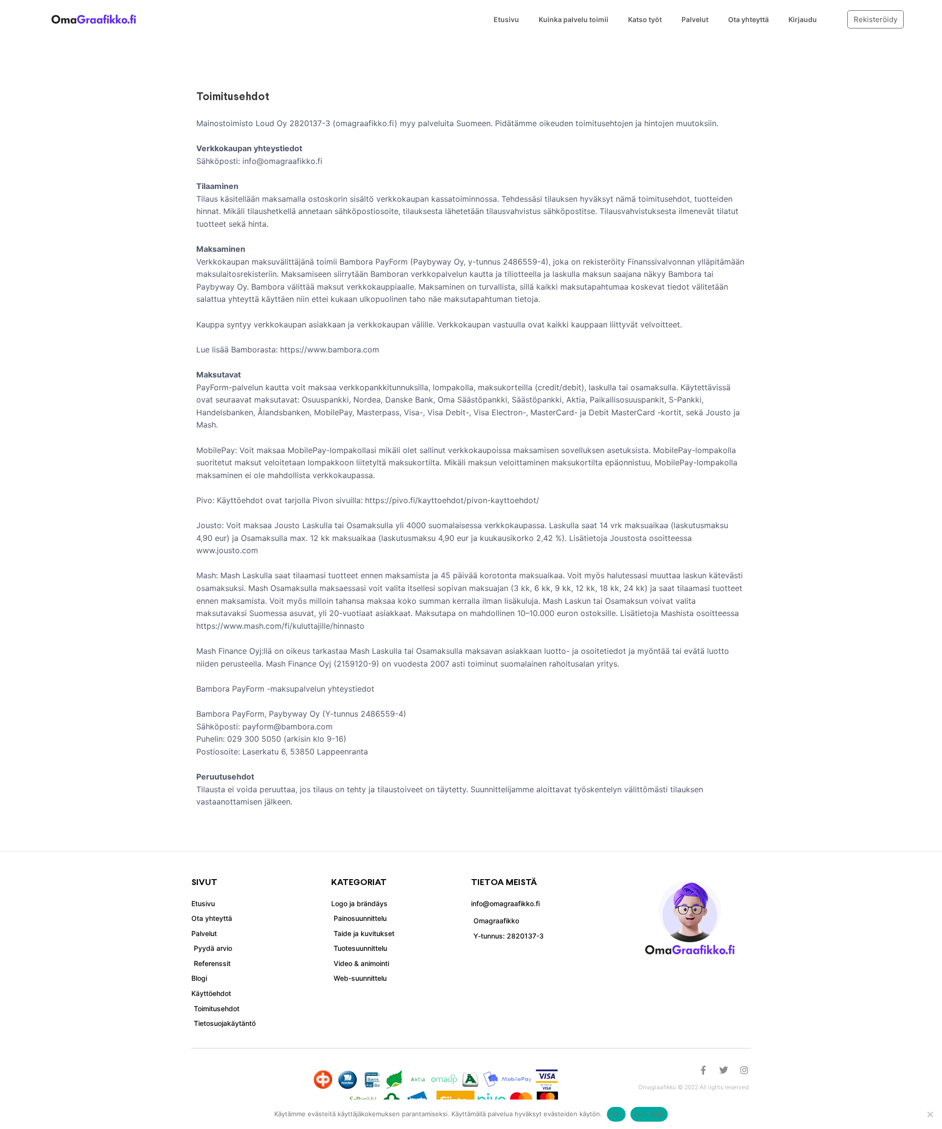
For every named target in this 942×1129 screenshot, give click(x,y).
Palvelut (694, 19)
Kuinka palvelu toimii (573, 19)
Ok (616, 1114)
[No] (930, 1114)
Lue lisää (649, 1114)
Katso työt (645, 19)
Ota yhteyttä (748, 19)
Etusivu (506, 19)
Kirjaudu (802, 19)
